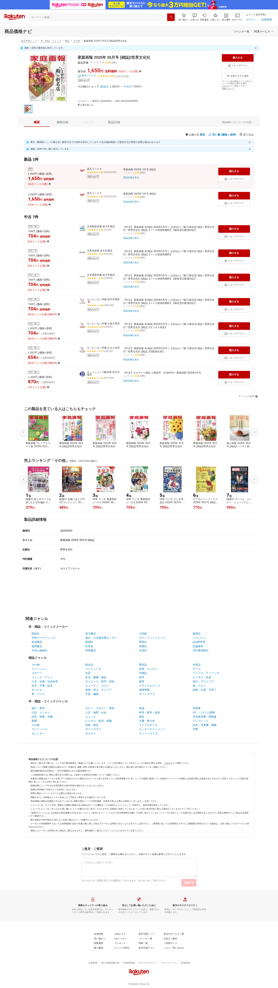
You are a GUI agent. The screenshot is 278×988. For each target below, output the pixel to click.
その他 (76, 41)
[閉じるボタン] (256, 48)
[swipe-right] (254, 432)
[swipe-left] (24, 432)
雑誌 (67, 41)
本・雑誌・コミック (51, 41)
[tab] (37, 122)
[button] (194, 17)
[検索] (171, 17)
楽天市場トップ (29, 41)
